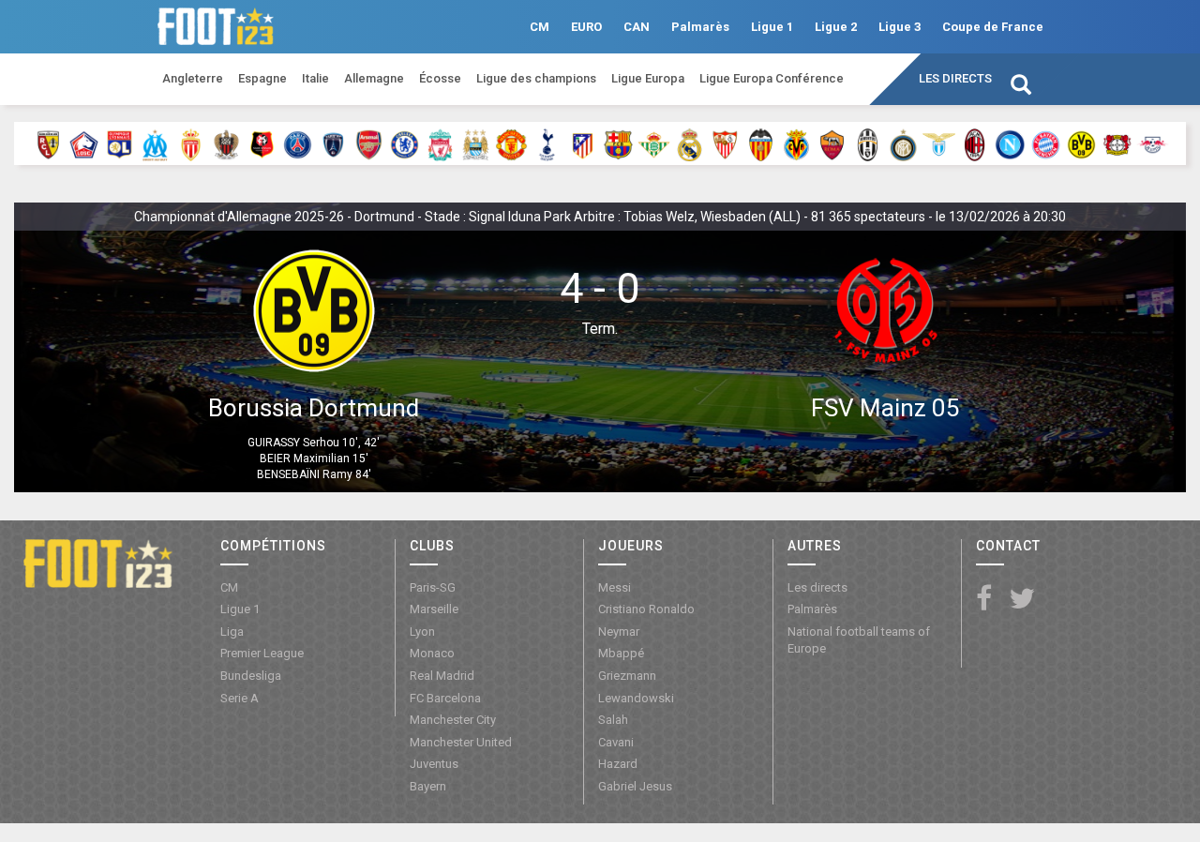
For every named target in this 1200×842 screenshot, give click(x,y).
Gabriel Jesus (635, 786)
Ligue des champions (536, 78)
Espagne (262, 78)
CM (539, 27)
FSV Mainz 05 (885, 408)
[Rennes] (262, 143)
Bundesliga (250, 676)
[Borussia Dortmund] (1081, 143)
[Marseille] (155, 143)
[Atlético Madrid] (582, 143)
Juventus (434, 764)
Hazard (618, 764)
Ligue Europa (647, 78)
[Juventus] (867, 143)
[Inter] (903, 143)
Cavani (616, 742)
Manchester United (461, 742)
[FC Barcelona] (618, 143)
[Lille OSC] (84, 143)
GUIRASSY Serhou (293, 442)
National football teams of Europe (859, 640)
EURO (586, 27)
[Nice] (226, 143)
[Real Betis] (654, 143)
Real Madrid (442, 676)
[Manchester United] (511, 143)
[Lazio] (938, 143)
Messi (614, 587)
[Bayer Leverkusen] (1117, 143)
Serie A (239, 698)
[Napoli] (1010, 143)
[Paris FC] (333, 143)
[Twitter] (1022, 599)
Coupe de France (992, 27)
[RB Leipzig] (1152, 143)
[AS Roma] (832, 143)
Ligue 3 (899, 27)
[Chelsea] (404, 143)
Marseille (434, 609)
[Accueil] (97, 562)
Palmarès (700, 27)
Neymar (618, 631)
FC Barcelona (445, 698)
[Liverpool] (440, 143)
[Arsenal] (368, 143)
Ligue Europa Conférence (771, 78)
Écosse (440, 78)
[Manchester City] (475, 143)
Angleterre (192, 78)
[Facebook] (984, 599)
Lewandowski (636, 698)
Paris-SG (433, 587)
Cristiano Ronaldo (646, 609)
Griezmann (627, 676)
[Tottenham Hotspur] (547, 143)
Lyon (422, 631)
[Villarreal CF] (796, 143)
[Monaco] (190, 143)
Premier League (262, 653)
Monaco (432, 653)
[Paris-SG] (297, 143)
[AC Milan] (974, 143)
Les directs (955, 78)
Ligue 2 (836, 27)
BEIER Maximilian (305, 458)
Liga (232, 631)
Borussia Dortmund (313, 408)
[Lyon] (119, 143)
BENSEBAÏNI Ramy (304, 474)
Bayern (428, 786)
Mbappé (621, 653)
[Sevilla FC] (725, 143)
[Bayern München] (1045, 143)
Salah (613, 720)
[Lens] (48, 143)
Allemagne (374, 78)
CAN (636, 27)
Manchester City (453, 720)
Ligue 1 (772, 27)
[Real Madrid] (689, 143)
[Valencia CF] (760, 143)
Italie (315, 78)
